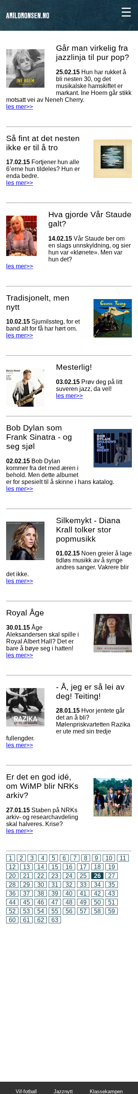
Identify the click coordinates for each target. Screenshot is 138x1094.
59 (111, 911)
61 (26, 920)
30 (40, 884)
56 (69, 911)
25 (83, 876)
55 (54, 911)
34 (97, 884)
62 (40, 920)
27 (111, 876)
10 (108, 858)
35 (111, 884)
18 (97, 867)
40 (69, 893)
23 (54, 876)
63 (54, 920)
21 (26, 876)
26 (97, 876)
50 (97, 902)
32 (69, 884)
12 (12, 867)
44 (12, 902)
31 (54, 884)
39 (54, 893)
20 (12, 876)
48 (69, 902)
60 (12, 920)
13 (26, 867)
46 (40, 902)
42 (97, 893)
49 (83, 902)
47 (54, 902)
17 (83, 867)
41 (83, 893)
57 (83, 911)
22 (40, 876)
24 (69, 876)
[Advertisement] (69, 997)
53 (26, 911)
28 (12, 884)
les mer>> (19, 106)
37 (26, 893)
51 (111, 902)
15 (54, 867)
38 (40, 893)
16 (69, 867)
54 (40, 911)
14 (40, 867)
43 (111, 893)
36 (12, 893)
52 (12, 911)
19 (111, 867)
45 (26, 902)
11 (123, 858)
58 (97, 911)
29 (26, 884)
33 (83, 884)
